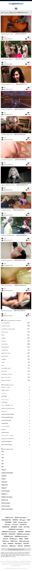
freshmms (8, 522)
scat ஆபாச (5, 546)
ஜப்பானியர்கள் (15, 356)
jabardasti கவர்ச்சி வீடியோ (15, 529)
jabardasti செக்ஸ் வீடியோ (8, 531)
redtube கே (18, 543)
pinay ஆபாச (5, 541)
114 (2, 454)
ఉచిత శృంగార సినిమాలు (15, 435)
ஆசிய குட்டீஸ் (15, 332)
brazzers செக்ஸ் (5, 506)
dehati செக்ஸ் (9, 517)
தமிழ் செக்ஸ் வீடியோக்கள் (15, 438)
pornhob (10, 543)
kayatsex (4, 534)
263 (2, 466)
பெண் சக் (15, 341)
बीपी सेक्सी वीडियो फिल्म (15, 417)
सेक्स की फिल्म (15, 423)
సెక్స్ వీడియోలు (15, 426)
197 (2, 460)
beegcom (4, 488)
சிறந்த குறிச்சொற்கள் (8, 449)
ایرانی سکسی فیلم (15, 399)
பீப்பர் (15, 365)
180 (2, 457)
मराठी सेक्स (15, 396)
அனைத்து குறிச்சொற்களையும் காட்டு (16, 549)
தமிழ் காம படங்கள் (15, 387)
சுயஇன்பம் (15, 359)
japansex (21, 531)
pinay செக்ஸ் (14, 541)
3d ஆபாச (3, 469)
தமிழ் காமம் (15, 411)
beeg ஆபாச (4, 481)
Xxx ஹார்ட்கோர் (15, 347)
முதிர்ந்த (15, 338)
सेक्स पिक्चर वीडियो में (15, 441)
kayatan (27, 531)
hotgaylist (23, 524)
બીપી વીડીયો (15, 402)
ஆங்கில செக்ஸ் (15, 390)
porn (4, 543)
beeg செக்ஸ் (4, 485)
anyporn (3, 478)
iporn (20, 527)
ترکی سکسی (15, 393)
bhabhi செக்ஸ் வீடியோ (6, 497)
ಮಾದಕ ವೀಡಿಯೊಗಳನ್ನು (15, 405)
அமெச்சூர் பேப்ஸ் (15, 323)
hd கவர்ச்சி (15, 524)
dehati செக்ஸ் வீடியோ (20, 517)
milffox (5, 538)
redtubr (26, 543)
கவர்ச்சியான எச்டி (15, 326)
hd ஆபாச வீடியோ (22, 522)
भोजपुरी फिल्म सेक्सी (15, 420)
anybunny (4, 475)
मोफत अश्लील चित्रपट (15, 444)
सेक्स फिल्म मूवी (15, 432)
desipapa (15, 520)
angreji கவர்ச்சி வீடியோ (7, 472)
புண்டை (15, 362)
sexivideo (27, 546)
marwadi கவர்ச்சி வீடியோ (23, 534)
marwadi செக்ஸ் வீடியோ (21, 536)
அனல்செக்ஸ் (15, 350)
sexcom (20, 546)
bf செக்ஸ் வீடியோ (5, 491)
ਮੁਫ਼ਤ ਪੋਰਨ (15, 429)
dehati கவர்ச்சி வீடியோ (7, 509)
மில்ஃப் (15, 335)
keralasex (12, 534)
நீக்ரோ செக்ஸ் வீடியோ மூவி (15, 408)
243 (2, 463)
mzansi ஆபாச (13, 538)
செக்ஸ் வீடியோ (7, 568)
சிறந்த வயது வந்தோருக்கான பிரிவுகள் (12, 320)
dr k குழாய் (22, 520)
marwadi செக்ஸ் (8, 536)
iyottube (26, 527)
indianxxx (14, 527)
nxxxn (26, 538)
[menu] (16, 8)
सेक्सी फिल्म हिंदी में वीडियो (15, 414)
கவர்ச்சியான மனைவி (15, 374)
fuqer (15, 522)
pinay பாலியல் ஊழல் (24, 541)
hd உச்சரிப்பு (8, 524)
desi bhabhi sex (6, 520)
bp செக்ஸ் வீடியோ (5, 503)
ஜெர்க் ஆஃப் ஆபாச (15, 353)
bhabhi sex (4, 494)
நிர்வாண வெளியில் (15, 380)
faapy (28, 520)
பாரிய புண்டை (15, 344)
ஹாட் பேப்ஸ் (15, 371)
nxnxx (21, 538)
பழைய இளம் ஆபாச (15, 368)
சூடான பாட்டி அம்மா (15, 377)
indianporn (5, 527)
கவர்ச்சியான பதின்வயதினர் (15, 329)
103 (2, 451)
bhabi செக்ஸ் (4, 500)
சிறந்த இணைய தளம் (8, 384)
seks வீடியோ (13, 546)
